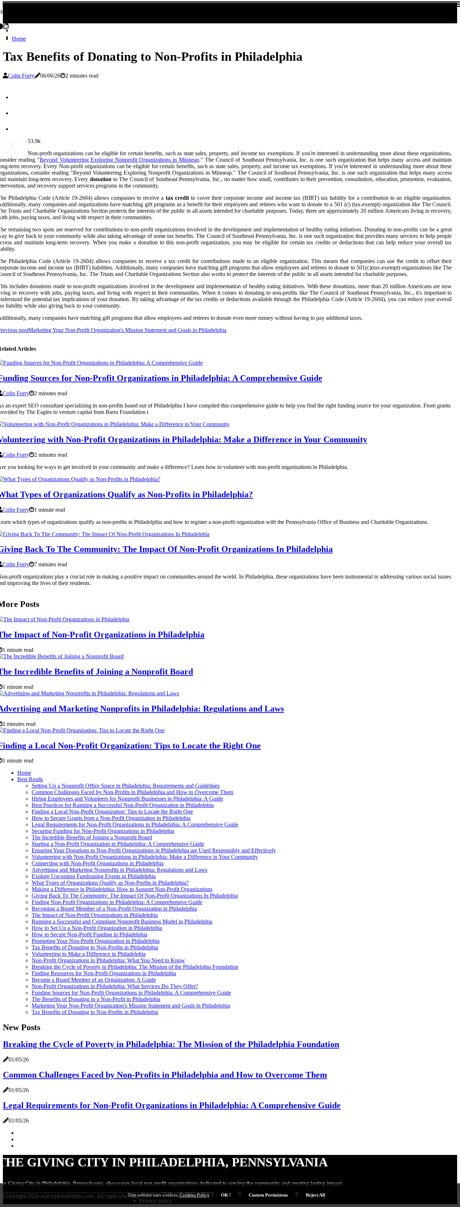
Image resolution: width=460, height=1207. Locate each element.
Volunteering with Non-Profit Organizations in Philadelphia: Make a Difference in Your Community (145, 857)
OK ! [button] (226, 1195)
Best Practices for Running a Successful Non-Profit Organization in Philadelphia (123, 805)
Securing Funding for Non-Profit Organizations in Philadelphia (103, 831)
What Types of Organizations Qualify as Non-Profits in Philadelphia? (110, 883)
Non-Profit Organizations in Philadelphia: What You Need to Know (108, 960)
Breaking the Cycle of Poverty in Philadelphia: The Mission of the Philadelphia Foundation (135, 967)
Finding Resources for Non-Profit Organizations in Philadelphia (104, 973)
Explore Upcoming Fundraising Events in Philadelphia (94, 876)
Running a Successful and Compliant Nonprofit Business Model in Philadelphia (122, 921)
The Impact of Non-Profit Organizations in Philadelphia (95, 915)
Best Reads (30, 779)
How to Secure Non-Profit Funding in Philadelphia (89, 934)
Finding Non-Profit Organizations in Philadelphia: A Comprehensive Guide (117, 902)
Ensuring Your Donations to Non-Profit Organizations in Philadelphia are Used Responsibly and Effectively (154, 850)
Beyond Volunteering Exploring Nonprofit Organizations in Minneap (119, 160)
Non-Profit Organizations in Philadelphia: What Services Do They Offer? (115, 986)
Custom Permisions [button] (268, 1195)
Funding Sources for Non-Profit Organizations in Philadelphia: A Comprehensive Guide (131, 993)
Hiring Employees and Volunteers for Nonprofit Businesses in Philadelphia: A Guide (127, 799)
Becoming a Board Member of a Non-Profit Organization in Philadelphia (114, 909)
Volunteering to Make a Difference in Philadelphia (89, 954)
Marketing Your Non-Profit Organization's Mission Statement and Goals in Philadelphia (131, 1006)
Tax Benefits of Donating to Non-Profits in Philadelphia (95, 947)
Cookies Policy (194, 1195)
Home (19, 39)
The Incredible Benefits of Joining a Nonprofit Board (92, 837)
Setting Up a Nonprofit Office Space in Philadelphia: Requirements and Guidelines (126, 786)
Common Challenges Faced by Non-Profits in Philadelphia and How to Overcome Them (132, 792)
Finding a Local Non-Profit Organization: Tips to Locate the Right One (112, 811)
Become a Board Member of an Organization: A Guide (94, 980)
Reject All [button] (315, 1195)
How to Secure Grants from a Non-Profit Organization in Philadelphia (111, 818)
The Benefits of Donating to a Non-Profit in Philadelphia (96, 999)
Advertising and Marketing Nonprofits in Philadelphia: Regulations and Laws (119, 870)
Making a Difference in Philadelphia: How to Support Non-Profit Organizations (122, 889)
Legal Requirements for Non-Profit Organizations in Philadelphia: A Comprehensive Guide (135, 824)
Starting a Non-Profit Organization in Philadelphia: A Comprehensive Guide (118, 844)
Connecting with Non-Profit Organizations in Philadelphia (98, 863)
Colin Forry (21, 76)
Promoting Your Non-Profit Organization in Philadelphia (96, 941)
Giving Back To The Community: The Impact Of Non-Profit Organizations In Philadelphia (135, 896)
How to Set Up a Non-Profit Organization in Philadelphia (97, 928)
